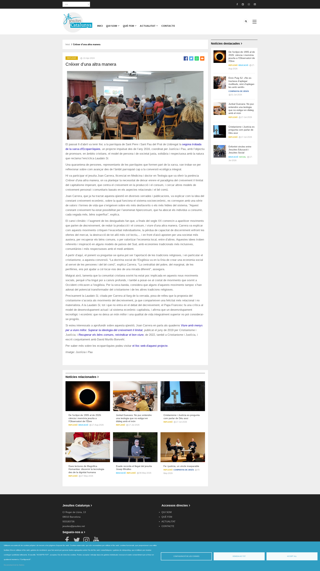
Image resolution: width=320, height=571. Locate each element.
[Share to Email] (202, 58)
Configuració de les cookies (186, 556)
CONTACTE (168, 26)
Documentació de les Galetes (14, 565)
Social (242, 157)
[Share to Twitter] (191, 58)
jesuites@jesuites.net (73, 526)
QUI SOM (112, 26)
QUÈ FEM (129, 26)
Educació (83, 425)
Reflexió (71, 58)
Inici (100, 26)
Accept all (292, 556)
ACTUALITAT (148, 26)
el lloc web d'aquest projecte (150, 345)
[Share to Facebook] (186, 58)
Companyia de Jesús (184, 470)
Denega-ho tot (239, 556)
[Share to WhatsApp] (197, 58)
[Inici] (77, 22)
